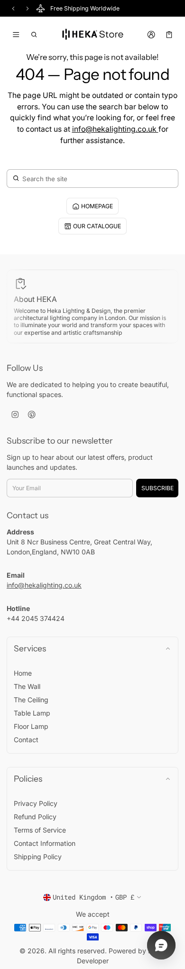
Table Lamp (32, 713)
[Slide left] (13, 8)
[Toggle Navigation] (16, 34)
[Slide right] (27, 8)
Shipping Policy (38, 857)
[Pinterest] (31, 414)
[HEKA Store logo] (92, 35)
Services (30, 648)
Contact (26, 740)
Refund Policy (35, 817)
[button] (34, 34)
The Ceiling (31, 700)
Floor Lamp (31, 726)
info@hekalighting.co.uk (115, 129)
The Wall (27, 686)
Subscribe (157, 488)
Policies (28, 779)
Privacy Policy (35, 803)
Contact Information (44, 843)
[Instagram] (15, 414)
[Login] (151, 34)
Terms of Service (40, 830)
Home (23, 673)
